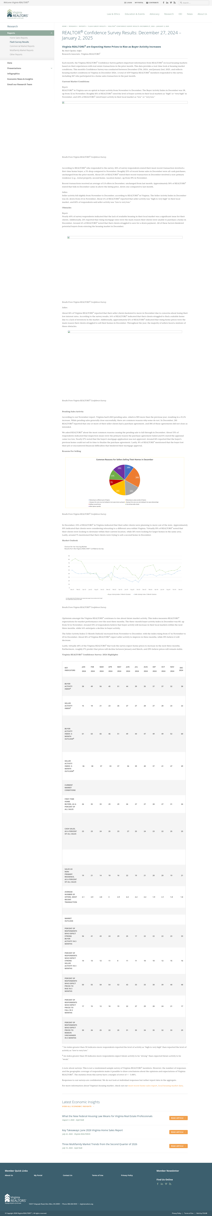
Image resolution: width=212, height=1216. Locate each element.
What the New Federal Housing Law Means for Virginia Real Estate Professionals (107, 1116)
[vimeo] (170, 2)
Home (64, 26)
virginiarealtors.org (86, 1204)
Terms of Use (97, 1175)
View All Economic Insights (77, 1106)
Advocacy (154, 13)
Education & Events (135, 13)
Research (169, 13)
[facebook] (163, 2)
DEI (180, 13)
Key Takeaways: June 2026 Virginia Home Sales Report (92, 1130)
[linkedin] (167, 2)
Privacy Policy (127, 1175)
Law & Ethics (113, 13)
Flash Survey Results (97, 26)
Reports (82, 26)
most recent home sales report (142, 1086)
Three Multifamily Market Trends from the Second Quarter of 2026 (99, 1144)
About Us (202, 13)
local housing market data (170, 1086)
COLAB (204, 1213)
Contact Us (67, 1175)
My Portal (139, 3)
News (190, 13)
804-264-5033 (72, 1204)
